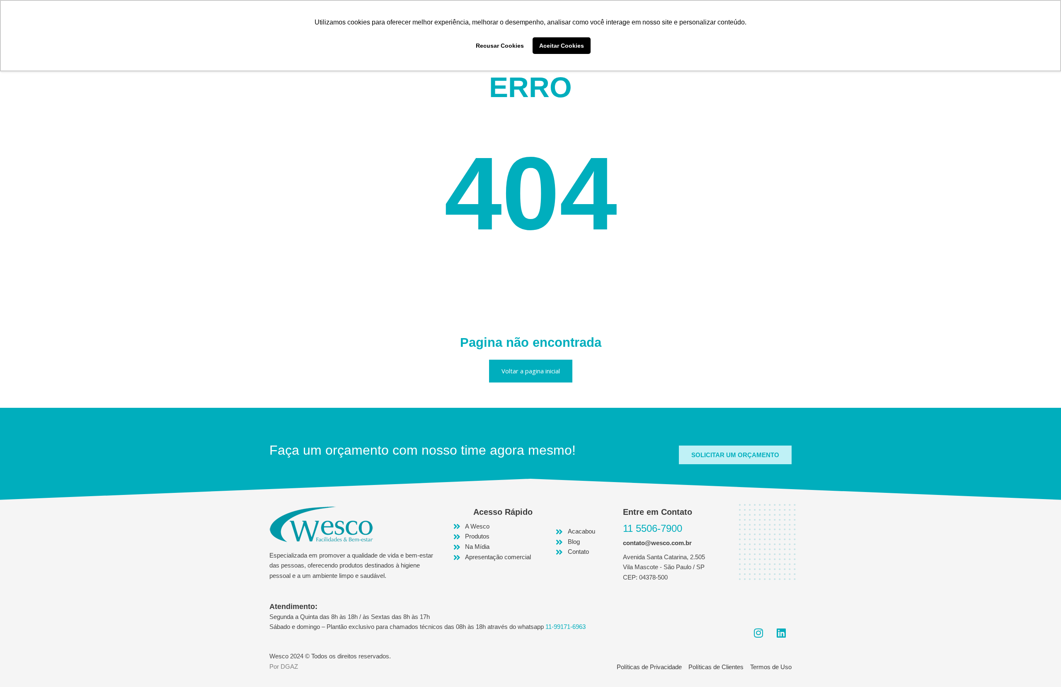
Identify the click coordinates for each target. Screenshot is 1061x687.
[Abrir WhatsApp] (1040, 666)
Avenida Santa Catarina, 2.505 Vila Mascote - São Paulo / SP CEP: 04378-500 (664, 567)
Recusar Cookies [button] (500, 45)
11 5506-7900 (652, 528)
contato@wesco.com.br (657, 542)
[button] (735, 455)
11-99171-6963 (565, 626)
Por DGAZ (283, 666)
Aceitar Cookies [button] (561, 45)
